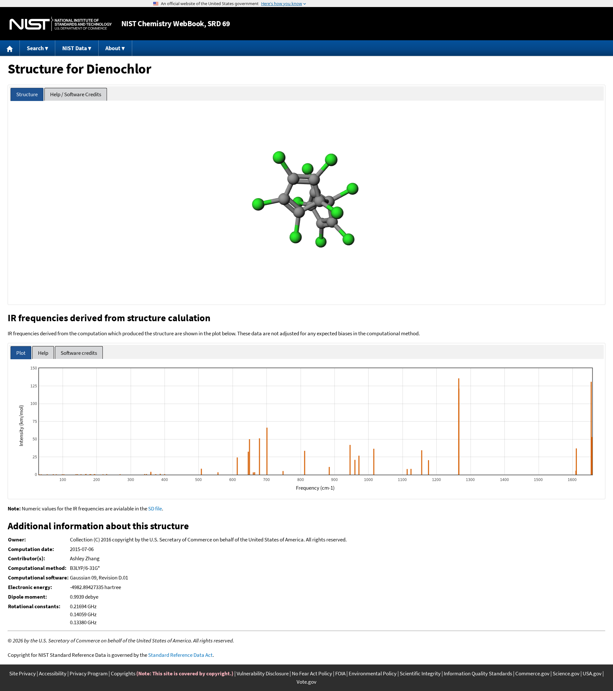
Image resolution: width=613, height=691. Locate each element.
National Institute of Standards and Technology (61, 24)
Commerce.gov (532, 673)
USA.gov (592, 673)
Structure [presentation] (27, 94)
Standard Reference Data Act (180, 654)
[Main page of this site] (10, 48)
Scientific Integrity (420, 673)
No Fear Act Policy (312, 673)
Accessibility (52, 673)
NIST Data (74, 48)
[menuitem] (10, 48)
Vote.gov (306, 681)
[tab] (27, 94)
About (112, 48)
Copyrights (123, 673)
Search (35, 48)
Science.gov (566, 673)
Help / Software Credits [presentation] (75, 94)
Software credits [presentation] (79, 352)
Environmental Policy (373, 673)
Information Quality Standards (478, 673)
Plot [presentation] (21, 352)
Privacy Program (89, 673)
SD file (155, 508)
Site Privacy (22, 673)
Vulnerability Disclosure (263, 673)
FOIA (340, 673)
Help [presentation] (43, 352)
